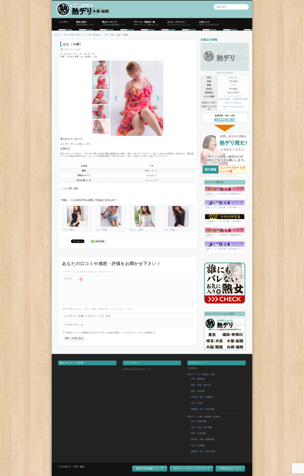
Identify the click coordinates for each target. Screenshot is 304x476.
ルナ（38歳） (102, 229)
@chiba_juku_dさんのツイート (137, 369)
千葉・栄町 (109, 35)
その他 (190, 368)
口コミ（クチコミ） (179, 23)
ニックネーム (73, 316)
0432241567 (224, 119)
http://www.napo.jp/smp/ (233, 106)
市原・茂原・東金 (199, 385)
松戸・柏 (195, 403)
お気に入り (208, 23)
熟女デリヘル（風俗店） (199, 374)
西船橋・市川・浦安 (200, 409)
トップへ (63, 22)
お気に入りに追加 (72, 49)
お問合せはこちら (230, 468)
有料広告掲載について (150, 468)
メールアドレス (73, 325)
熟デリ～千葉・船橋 (64, 35)
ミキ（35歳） (68, 229)
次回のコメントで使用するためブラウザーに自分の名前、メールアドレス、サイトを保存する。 (111, 332)
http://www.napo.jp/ (224, 72)
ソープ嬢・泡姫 (70, 188)
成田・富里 (196, 391)
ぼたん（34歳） (137, 229)
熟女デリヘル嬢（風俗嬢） (89, 35)
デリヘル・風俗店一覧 (146, 23)
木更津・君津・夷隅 (200, 397)
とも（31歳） (169, 229)
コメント (73, 279)
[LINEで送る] (98, 241)
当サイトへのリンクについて (191, 468)
